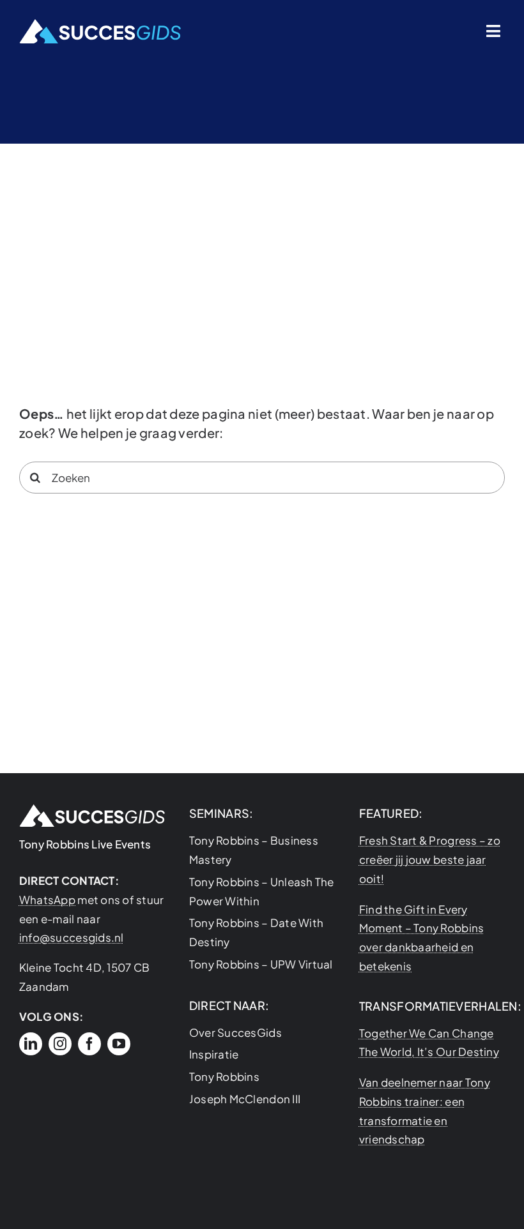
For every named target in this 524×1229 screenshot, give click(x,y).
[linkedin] (30, 1043)
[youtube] (118, 1043)
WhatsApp (47, 900)
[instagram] (60, 1043)
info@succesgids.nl (71, 937)
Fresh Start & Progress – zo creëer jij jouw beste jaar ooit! (429, 859)
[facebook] (89, 1043)
